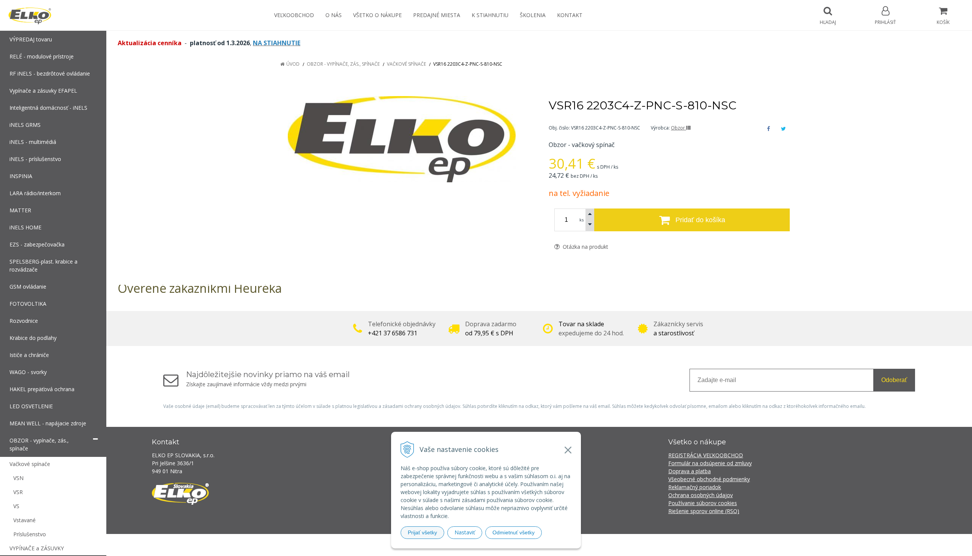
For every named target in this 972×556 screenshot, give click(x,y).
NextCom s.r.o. (622, 545)
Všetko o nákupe (377, 15)
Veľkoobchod (294, 15)
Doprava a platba (689, 471)
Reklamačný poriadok (694, 487)
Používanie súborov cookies (702, 503)
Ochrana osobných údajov (700, 495)
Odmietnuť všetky (513, 532)
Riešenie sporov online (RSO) (703, 511)
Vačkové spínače (406, 64)
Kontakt (569, 15)
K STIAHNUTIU (490, 15)
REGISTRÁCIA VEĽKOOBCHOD (705, 455)
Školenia (533, 15)
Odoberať (894, 380)
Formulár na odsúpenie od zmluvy (710, 463)
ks (581, 220)
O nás (333, 15)
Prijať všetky (422, 532)
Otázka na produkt (584, 246)
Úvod (293, 64)
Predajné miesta (436, 15)
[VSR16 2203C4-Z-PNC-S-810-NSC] (401, 139)
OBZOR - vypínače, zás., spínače (343, 64)
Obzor (678, 128)
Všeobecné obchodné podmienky (709, 479)
